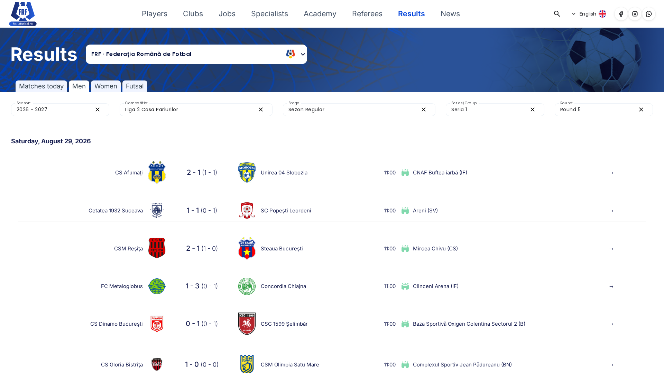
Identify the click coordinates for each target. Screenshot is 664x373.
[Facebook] (621, 14)
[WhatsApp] (649, 14)
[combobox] (186, 54)
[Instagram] (635, 14)
